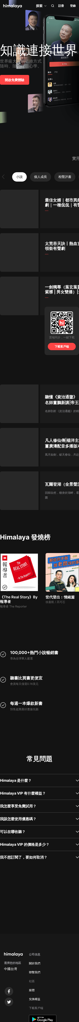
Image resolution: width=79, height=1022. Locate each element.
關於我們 (34, 963)
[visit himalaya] (12, 6)
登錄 (73, 5)
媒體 (32, 990)
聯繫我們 (34, 972)
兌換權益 (34, 999)
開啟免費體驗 (14, 80)
